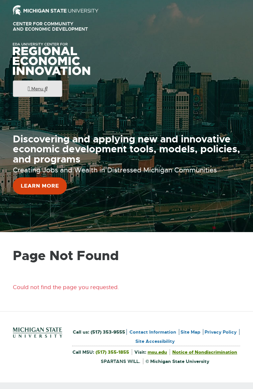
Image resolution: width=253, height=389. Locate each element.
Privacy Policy (221, 332)
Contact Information (152, 332)
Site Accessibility (155, 341)
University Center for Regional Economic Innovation (62, 59)
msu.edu (157, 352)
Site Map (190, 332)
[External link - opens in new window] (55, 10)
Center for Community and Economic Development (53, 26)
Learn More (40, 185)
